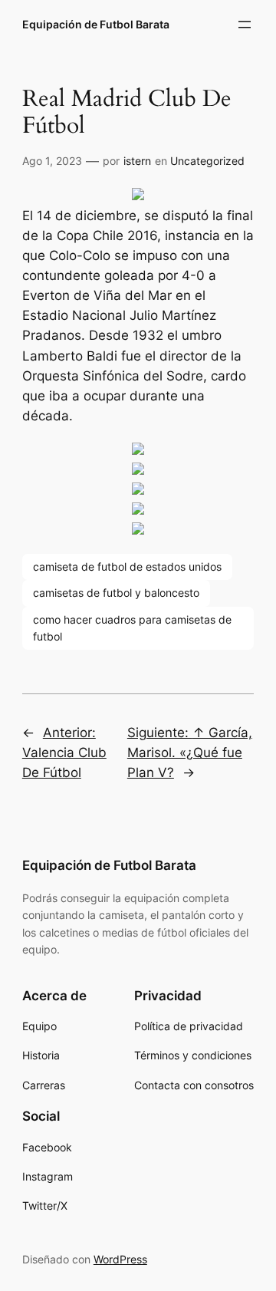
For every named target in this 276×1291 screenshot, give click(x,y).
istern (137, 160)
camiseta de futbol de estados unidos (127, 566)
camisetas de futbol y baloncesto (116, 592)
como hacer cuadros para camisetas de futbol (132, 628)
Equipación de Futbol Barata (95, 24)
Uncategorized (207, 160)
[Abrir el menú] (244, 24)
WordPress (120, 1259)
